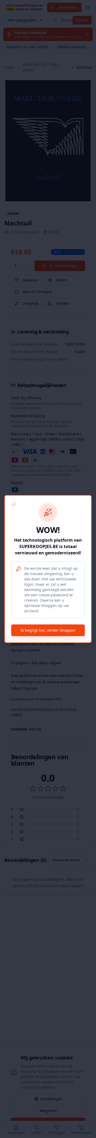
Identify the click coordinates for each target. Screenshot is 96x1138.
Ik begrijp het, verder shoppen (48, 630)
